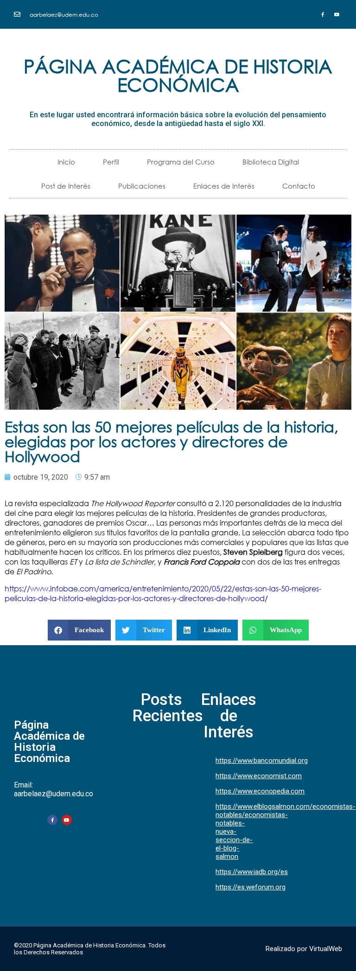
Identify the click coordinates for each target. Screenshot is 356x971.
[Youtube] (67, 820)
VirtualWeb (325, 949)
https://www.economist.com (259, 776)
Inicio (66, 161)
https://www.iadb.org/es (252, 872)
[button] (79, 630)
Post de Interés (65, 185)
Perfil (111, 161)
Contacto (298, 185)
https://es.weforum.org (251, 887)
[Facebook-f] (52, 820)
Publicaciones (141, 185)
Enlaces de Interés (223, 185)
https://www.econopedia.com (260, 791)
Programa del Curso (181, 161)
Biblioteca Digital (270, 161)
